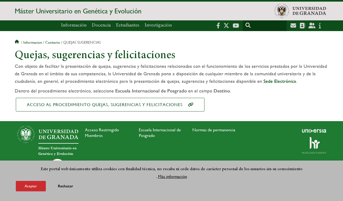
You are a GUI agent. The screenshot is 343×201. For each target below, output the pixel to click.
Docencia (101, 25)
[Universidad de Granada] (300, 11)
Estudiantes (127, 25)
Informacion (32, 42)
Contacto (52, 42)
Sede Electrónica (279, 81)
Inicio (17, 42)
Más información (172, 176)
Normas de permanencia (213, 129)
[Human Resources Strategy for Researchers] (314, 145)
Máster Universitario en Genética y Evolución (78, 11)
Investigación (158, 25)
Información (74, 25)
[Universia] (314, 130)
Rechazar (65, 186)
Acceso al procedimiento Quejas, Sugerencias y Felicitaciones (104, 104)
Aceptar (31, 186)
